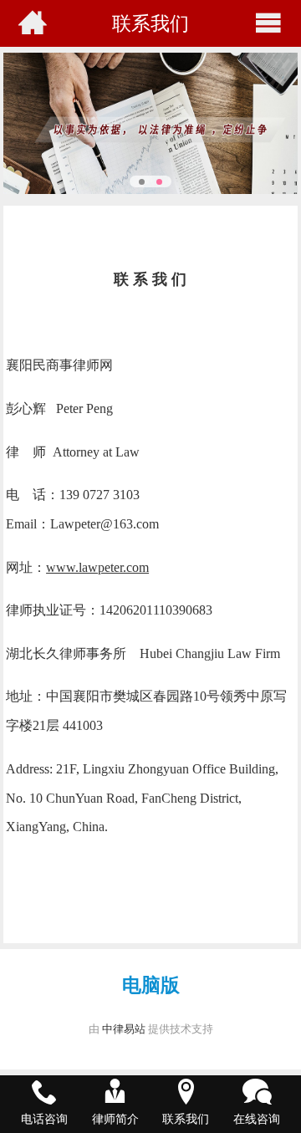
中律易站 (123, 1028)
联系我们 (150, 23)
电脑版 (151, 985)
